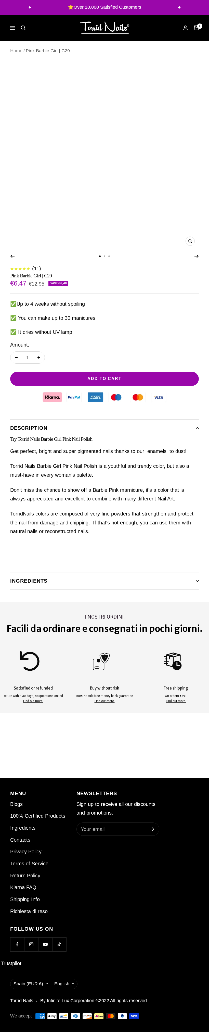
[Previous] (12, 256)
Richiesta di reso (29, 911)
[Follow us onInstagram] (31, 944)
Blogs (16, 804)
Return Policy (25, 875)
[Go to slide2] (104, 256)
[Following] (196, 256)
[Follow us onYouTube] (45, 944)
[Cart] (196, 28)
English (61, 983)
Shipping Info (25, 899)
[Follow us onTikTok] (59, 944)
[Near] (23, 28)
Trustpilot (11, 963)
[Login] (185, 28)
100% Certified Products (37, 816)
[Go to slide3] (109, 256)
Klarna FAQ (23, 887)
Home (16, 50)
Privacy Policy (26, 851)
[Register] (152, 829)
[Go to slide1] (100, 256)
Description (28, 428)
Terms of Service (29, 863)
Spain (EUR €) (28, 983)
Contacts (20, 840)
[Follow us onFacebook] (17, 944)
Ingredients (28, 581)
